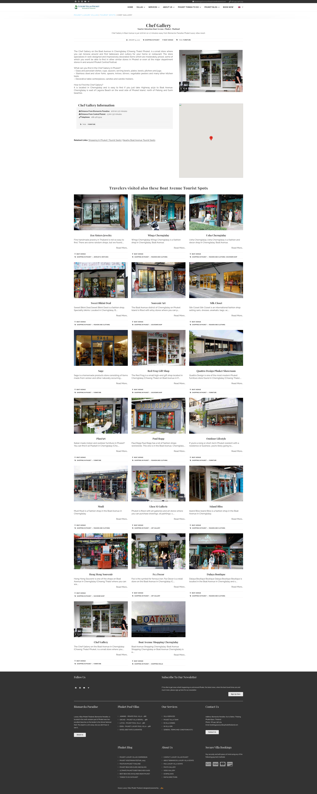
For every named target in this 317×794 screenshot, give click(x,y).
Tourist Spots (108, 15)
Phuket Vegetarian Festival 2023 (132, 760)
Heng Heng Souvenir (101, 574)
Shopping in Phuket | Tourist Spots (105, 140)
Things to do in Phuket (129, 777)
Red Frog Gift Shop (158, 370)
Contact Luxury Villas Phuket (176, 757)
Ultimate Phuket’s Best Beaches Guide (135, 770)
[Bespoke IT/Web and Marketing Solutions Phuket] (161, 788)
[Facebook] (75, 1)
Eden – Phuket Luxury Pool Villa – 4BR (135, 726)
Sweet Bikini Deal (101, 303)
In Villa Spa (168, 726)
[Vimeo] (88, 1)
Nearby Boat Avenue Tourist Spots (139, 140)
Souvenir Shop (231, 257)
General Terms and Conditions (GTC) (178, 730)
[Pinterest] (82, 1)
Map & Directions (170, 777)
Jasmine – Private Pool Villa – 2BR (133, 716)
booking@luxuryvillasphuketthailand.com (224, 725)
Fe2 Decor (158, 574)
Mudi (101, 506)
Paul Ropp (158, 438)
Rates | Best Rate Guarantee (131, 730)
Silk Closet (216, 303)
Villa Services (169, 716)
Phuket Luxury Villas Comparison (133, 757)
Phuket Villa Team (171, 720)
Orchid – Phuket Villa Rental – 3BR (133, 720)
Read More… (122, 248)
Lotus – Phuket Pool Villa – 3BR (132, 723)
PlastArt (101, 438)
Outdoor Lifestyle (216, 438)
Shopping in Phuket (152, 40)
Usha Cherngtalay (216, 235)
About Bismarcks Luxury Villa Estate (179, 760)
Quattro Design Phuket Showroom (216, 370)
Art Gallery (155, 528)
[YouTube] (85, 1)
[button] (144, 7)
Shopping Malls (157, 664)
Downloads (168, 774)
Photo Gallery (170, 767)
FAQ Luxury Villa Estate (173, 764)
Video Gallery (169, 770)
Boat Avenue (168, 40)
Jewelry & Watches (101, 257)
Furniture (187, 40)
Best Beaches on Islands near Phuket (135, 774)
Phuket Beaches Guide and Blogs (133, 767)
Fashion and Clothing (159, 257)
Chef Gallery (101, 642)
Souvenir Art (158, 303)
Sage (101, 370)
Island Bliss (216, 506)
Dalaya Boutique (216, 574)
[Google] (78, 1)
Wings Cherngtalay (158, 235)
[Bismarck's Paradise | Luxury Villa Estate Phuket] (87, 7)
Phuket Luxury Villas (86, 15)
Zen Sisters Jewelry (101, 235)
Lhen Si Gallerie (158, 506)
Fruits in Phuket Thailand (130, 764)
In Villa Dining (169, 723)
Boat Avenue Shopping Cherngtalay (158, 642)
